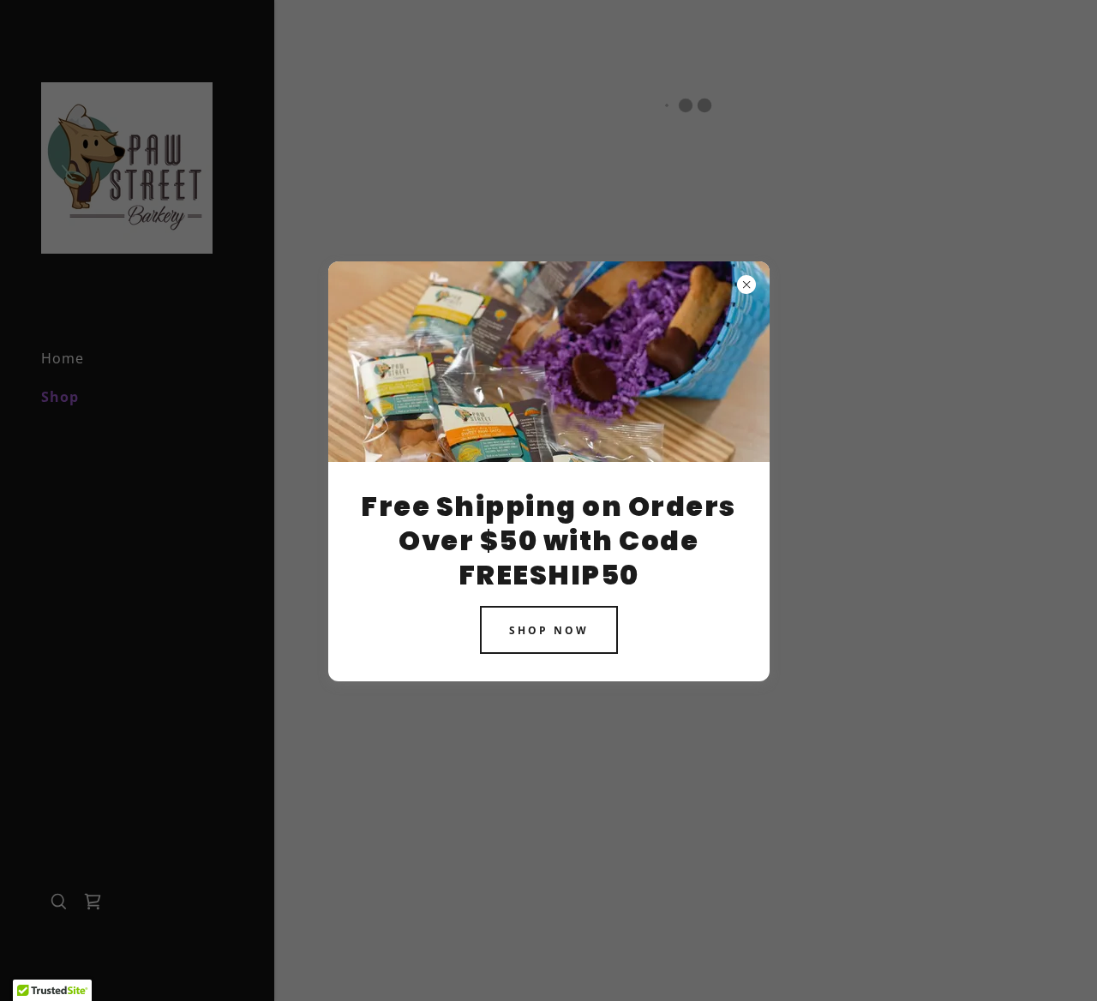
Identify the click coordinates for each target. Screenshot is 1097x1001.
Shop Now (549, 629)
